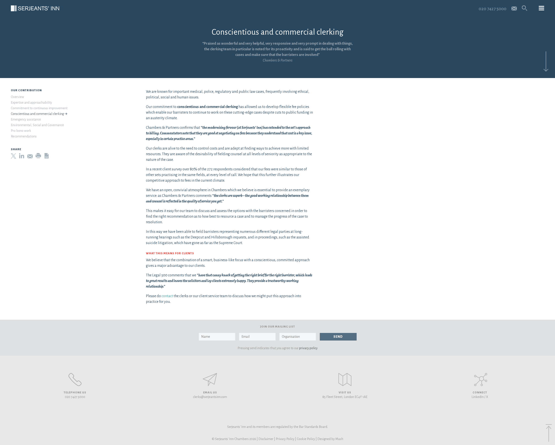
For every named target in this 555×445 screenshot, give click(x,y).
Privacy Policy (285, 439)
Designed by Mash (330, 439)
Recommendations (24, 136)
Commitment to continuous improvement (39, 108)
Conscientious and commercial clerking (37, 114)
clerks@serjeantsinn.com (210, 397)
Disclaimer (265, 439)
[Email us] (514, 8)
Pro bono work (21, 130)
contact (167, 296)
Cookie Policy (306, 439)
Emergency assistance (26, 119)
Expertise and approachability (31, 102)
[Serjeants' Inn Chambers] (35, 8)
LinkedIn (478, 397)
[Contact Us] (345, 379)
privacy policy (308, 348)
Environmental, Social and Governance (37, 125)
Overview (17, 97)
